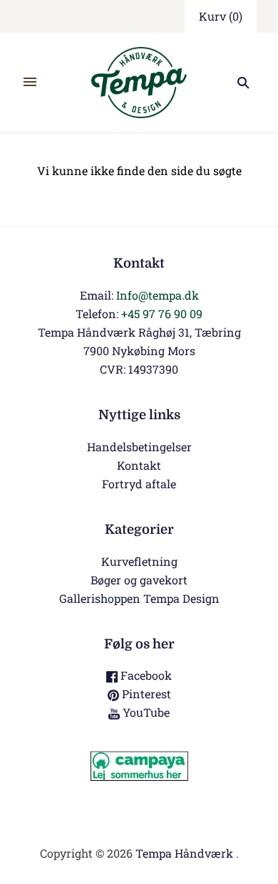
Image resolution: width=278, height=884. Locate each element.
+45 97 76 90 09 (161, 313)
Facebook (145, 675)
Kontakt (139, 465)
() (220, 16)
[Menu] (29, 82)
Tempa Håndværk (184, 853)
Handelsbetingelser (139, 446)
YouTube (145, 712)
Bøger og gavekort (139, 579)
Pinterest (145, 693)
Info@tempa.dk (157, 295)
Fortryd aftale (139, 483)
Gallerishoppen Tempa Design (139, 598)
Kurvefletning (139, 561)
